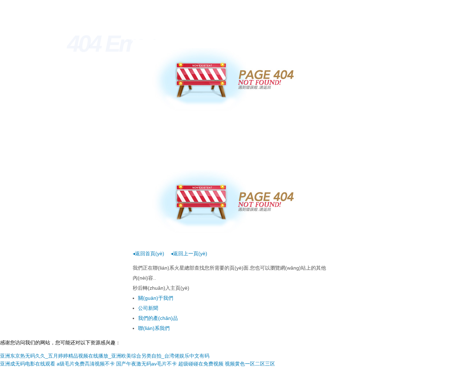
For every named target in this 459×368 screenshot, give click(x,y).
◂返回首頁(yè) (148, 253)
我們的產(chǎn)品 (158, 318)
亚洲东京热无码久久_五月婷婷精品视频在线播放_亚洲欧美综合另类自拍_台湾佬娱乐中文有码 (104, 356)
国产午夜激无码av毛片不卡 (146, 364)
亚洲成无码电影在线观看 (27, 364)
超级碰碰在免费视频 (200, 364)
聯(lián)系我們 (154, 328)
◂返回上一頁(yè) (189, 253)
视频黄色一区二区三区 (250, 364)
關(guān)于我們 (155, 298)
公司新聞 (148, 308)
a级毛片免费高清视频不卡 (86, 364)
